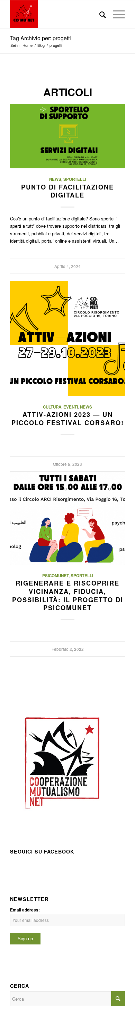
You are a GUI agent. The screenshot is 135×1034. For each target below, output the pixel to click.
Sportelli (74, 179)
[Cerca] (99, 14)
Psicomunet (55, 576)
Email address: (25, 910)
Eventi (70, 407)
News (55, 179)
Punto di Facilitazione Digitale (67, 191)
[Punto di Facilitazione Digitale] (67, 136)
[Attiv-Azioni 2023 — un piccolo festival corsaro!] (67, 338)
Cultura (52, 407)
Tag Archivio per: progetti (40, 38)
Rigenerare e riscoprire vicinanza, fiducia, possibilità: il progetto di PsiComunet (67, 595)
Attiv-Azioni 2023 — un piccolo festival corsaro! (67, 418)
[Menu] (115, 14)
